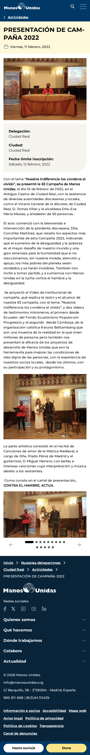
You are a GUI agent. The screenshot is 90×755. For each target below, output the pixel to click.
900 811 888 (13, 698)
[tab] (29, 542)
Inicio (8, 563)
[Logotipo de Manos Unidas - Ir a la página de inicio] (22, 8)
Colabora (12, 651)
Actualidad (14, 661)
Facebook (4, 608)
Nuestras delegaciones (41, 563)
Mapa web (78, 711)
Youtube (33, 608)
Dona (66, 748)
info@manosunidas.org (23, 682)
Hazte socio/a (23, 748)
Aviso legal (13, 718)
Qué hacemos (17, 630)
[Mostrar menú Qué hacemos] (84, 630)
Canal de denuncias (20, 733)
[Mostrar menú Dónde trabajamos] (84, 640)
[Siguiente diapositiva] (79, 544)
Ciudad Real (13, 569)
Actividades (18, 17)
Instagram (23, 608)
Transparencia (52, 726)
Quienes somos (19, 619)
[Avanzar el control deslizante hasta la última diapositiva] (11, 544)
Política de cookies (20, 726)
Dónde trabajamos (22, 640)
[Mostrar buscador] (71, 6)
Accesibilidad (54, 711)
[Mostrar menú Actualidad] (84, 661)
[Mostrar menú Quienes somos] (84, 620)
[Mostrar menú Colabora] (84, 651)
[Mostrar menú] (82, 6)
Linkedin (44, 608)
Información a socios (21, 711)
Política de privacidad (44, 718)
